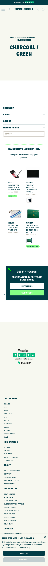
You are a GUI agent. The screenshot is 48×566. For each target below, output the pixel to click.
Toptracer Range (11, 511)
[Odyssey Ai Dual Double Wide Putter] (15, 174)
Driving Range (10, 507)
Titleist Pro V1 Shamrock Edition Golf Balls (32, 228)
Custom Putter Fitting (14, 504)
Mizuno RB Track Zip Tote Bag (13, 227)
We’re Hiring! (9, 484)
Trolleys (8, 414)
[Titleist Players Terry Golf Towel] (33, 174)
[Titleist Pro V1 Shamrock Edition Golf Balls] (33, 214)
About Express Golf (13, 471)
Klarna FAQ (9, 461)
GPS (5, 417)
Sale (6, 437)
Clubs (6, 407)
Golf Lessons (10, 517)
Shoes (6, 427)
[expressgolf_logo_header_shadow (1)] (24, 9)
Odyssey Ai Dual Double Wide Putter (14, 187)
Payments (8, 454)
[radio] (29, 200)
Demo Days (8, 524)
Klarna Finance (11, 457)
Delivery (8, 451)
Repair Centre (10, 521)
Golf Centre (9, 494)
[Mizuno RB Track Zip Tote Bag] (15, 214)
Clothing (8, 424)
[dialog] (24, 550)
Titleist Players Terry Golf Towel (31, 188)
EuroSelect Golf (11, 481)
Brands (7, 404)
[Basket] (43, 9)
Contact (7, 474)
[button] (3, 9)
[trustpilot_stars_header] (29, 2)
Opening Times (10, 477)
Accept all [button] (24, 553)
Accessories (9, 434)
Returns (7, 447)
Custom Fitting (10, 501)
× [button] (45, 537)
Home (12, 38)
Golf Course (9, 514)
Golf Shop (8, 497)
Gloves (7, 431)
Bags (6, 411)
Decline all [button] (24, 559)
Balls (6, 421)
